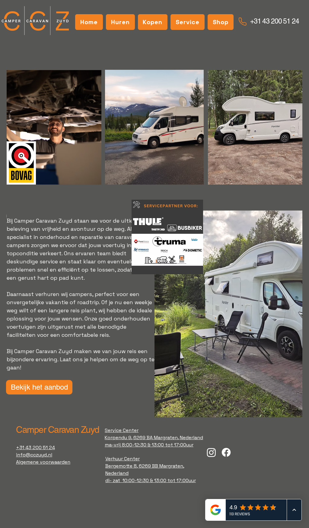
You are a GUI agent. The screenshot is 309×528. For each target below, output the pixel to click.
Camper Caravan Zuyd (57, 429)
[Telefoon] (243, 21)
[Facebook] (226, 452)
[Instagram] (211, 452)
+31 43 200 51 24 (274, 21)
